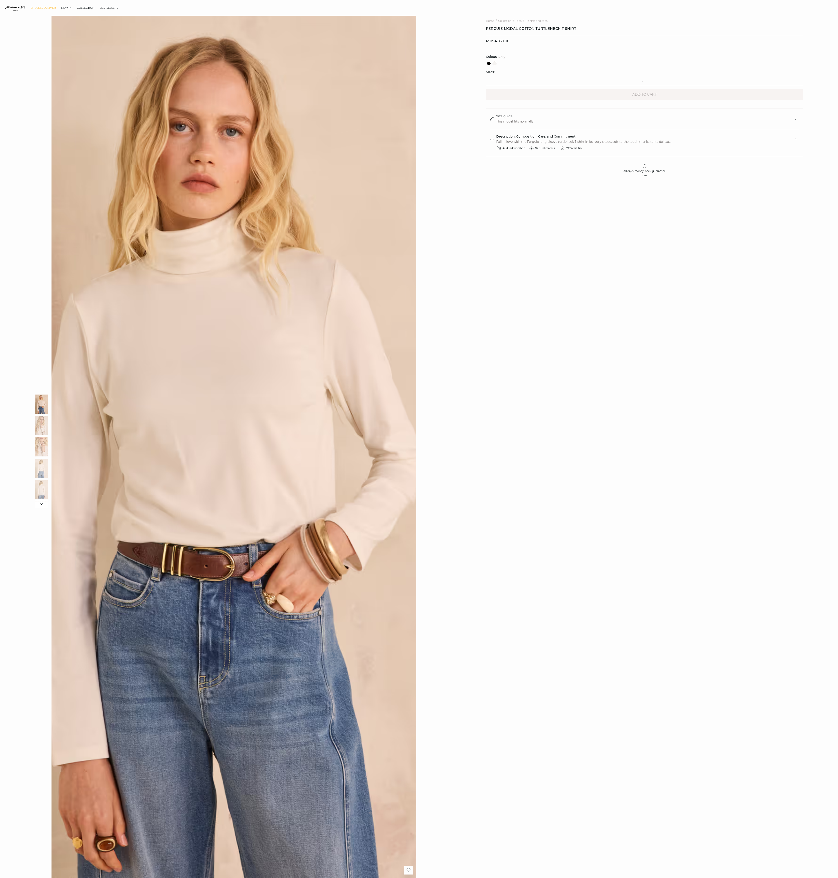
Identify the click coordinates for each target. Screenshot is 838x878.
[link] (43, 8)
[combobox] (644, 81)
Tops (518, 20)
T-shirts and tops (536, 20)
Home (490, 20)
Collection (505, 20)
